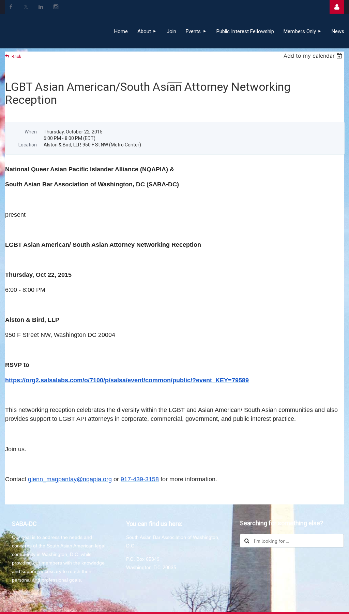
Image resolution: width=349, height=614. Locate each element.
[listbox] (314, 56)
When (31, 131)
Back (16, 56)
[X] (26, 7)
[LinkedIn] (41, 7)
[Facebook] (11, 7)
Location (27, 144)
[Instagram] (56, 7)
